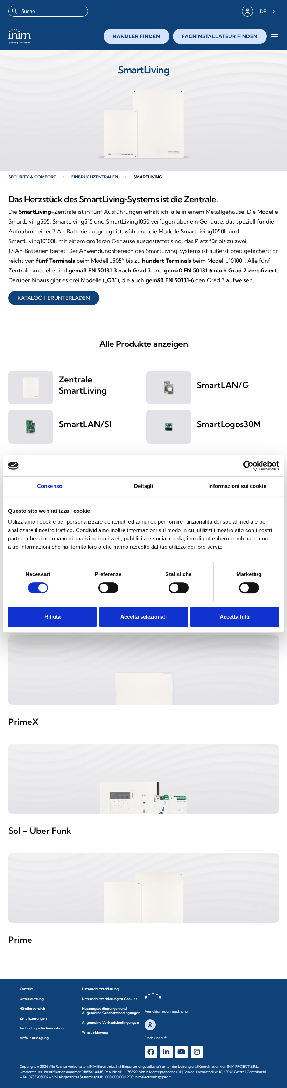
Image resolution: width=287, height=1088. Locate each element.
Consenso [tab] (49, 486)
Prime (20, 939)
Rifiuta (52, 617)
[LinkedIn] (166, 1052)
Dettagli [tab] (143, 486)
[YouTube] (181, 1052)
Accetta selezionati (143, 617)
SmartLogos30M (229, 424)
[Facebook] (151, 1052)
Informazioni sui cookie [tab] (237, 486)
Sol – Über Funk (39, 830)
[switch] (108, 587)
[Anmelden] (247, 11)
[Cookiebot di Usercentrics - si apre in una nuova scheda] (248, 466)
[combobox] (48, 11)
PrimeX (23, 721)
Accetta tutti (235, 617)
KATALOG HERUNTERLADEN (54, 297)
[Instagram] (197, 1052)
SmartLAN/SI (85, 424)
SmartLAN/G (223, 385)
